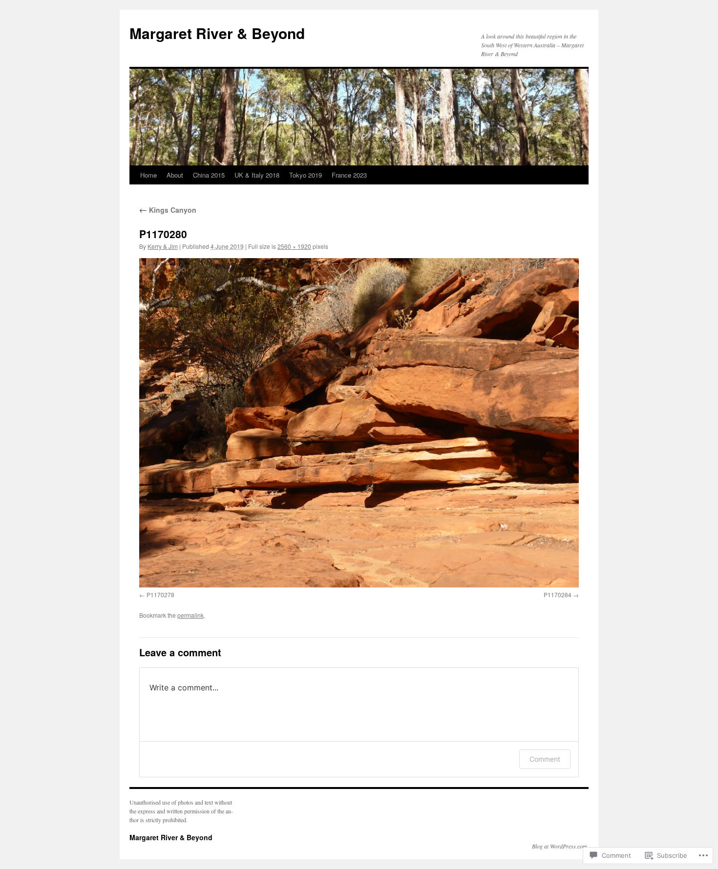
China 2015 (209, 175)
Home (148, 175)
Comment (544, 759)
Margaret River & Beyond (217, 32)
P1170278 (160, 594)
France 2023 (349, 175)
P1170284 (557, 594)
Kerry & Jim (163, 246)
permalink (190, 615)
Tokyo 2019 (305, 175)
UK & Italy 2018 (256, 175)
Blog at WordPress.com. (560, 846)
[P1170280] (359, 422)
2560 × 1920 (294, 246)
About (175, 175)
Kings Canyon (167, 210)
